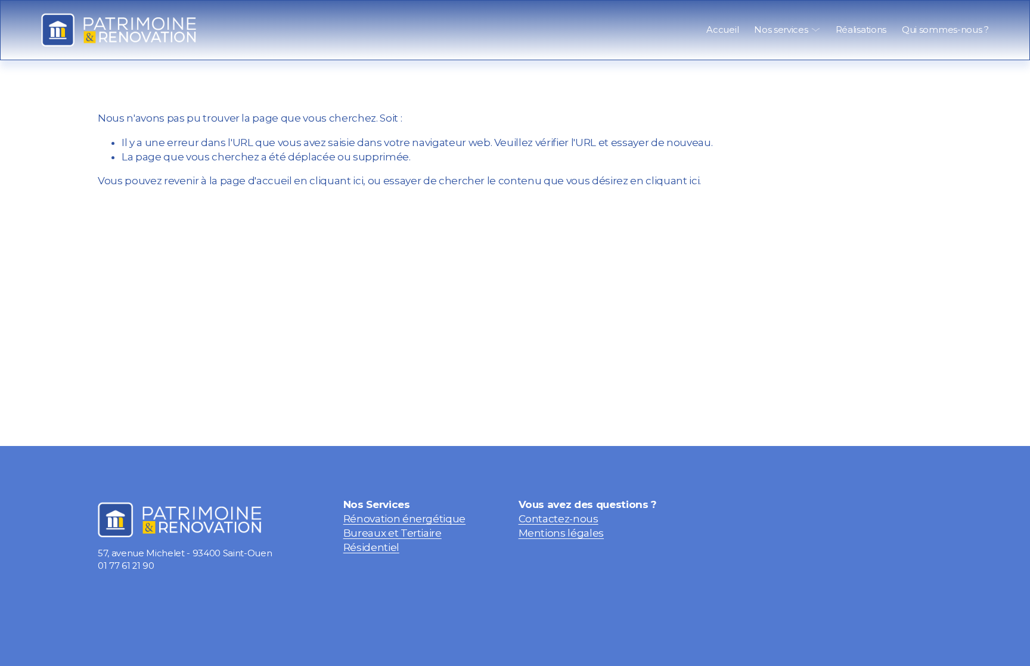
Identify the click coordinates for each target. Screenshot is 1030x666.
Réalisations (861, 29)
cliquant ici (336, 181)
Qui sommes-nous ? (945, 29)
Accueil (722, 29)
